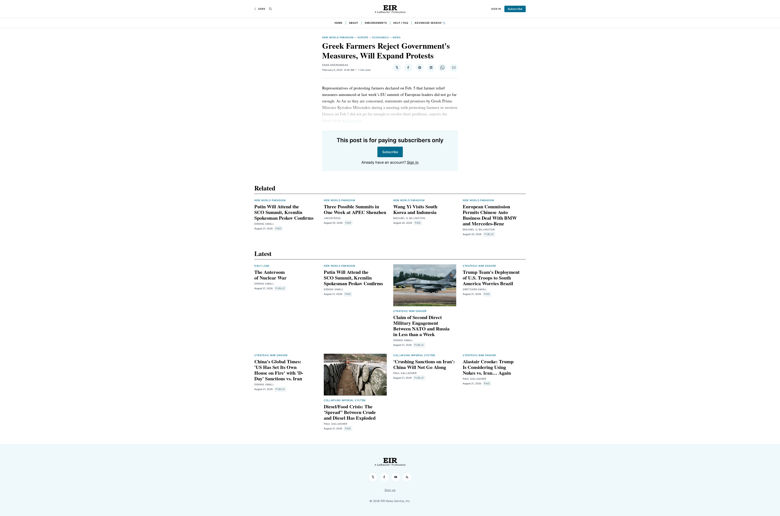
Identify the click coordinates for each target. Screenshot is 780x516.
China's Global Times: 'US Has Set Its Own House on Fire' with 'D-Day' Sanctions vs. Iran (278, 370)
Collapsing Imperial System (345, 400)
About (354, 22)
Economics (380, 37)
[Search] (270, 9)
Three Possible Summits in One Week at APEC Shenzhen (355, 209)
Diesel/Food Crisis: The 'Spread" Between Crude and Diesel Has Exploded (350, 412)
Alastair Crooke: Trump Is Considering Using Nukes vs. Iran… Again (488, 367)
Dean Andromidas (335, 65)
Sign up (390, 490)
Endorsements (376, 22)
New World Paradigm (338, 37)
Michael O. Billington (409, 218)
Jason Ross (332, 218)
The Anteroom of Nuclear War (270, 274)
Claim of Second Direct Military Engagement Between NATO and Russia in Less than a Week (421, 326)
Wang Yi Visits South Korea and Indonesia (415, 209)
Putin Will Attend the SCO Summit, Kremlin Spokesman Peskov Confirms (283, 212)
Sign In (496, 8)
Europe (363, 37)
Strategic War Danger (410, 311)
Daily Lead (262, 265)
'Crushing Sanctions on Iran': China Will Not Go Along (424, 364)
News (397, 37)
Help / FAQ (400, 22)
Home (338, 22)
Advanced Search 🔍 (430, 22)
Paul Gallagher (335, 423)
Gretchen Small (475, 289)
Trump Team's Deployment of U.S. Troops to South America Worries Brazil (491, 277)
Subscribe (515, 9)
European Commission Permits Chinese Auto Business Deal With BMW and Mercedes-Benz (490, 215)
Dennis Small (264, 223)
